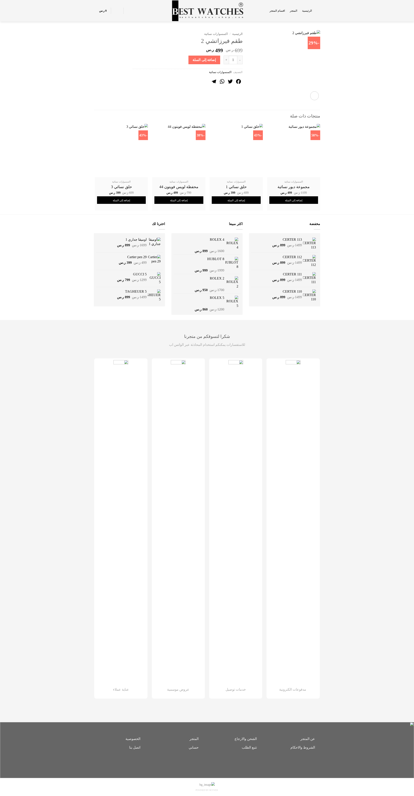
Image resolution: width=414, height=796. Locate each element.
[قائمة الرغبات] (129, 11)
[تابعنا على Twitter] (200, 762)
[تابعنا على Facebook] (213, 762)
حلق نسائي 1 (236, 187)
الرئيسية (307, 10)
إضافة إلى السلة (204, 60)
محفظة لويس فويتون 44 (178, 187)
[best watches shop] (207, 10)
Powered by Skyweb (207, 790)
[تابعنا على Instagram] (207, 762)
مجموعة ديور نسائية (294, 187)
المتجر (293, 10)
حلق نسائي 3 (121, 187)
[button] (318, 10)
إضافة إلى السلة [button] (294, 200)
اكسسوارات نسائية (216, 34)
